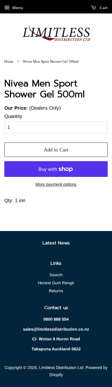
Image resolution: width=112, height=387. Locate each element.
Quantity (13, 116)
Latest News (56, 243)
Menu (17, 7)
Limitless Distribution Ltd (61, 367)
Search (56, 275)
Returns (56, 291)
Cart (103, 8)
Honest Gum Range (56, 283)
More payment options (56, 184)
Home (8, 62)
